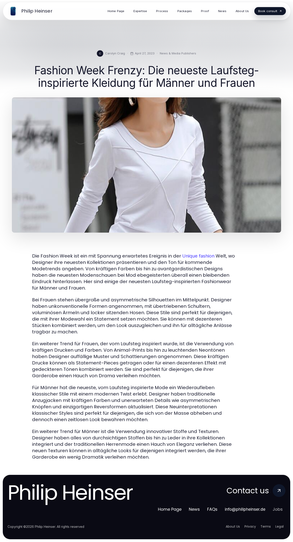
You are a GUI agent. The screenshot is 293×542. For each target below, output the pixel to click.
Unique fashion (198, 256)
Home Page (170, 509)
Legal (279, 526)
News (194, 509)
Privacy (250, 526)
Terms (265, 526)
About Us (233, 526)
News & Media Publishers (178, 53)
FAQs (212, 509)
